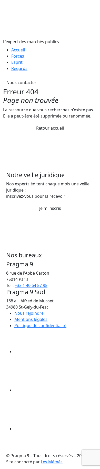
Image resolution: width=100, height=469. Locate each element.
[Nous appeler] (52, 390)
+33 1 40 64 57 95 (31, 285)
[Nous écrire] (52, 351)
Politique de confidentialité (40, 325)
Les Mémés (52, 462)
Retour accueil (50, 128)
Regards (19, 68)
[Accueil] (41, 19)
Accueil (18, 50)
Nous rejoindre (29, 313)
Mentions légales (30, 319)
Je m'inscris (50, 208)
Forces (17, 56)
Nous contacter (21, 82)
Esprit (17, 62)
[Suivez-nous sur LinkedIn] (52, 428)
